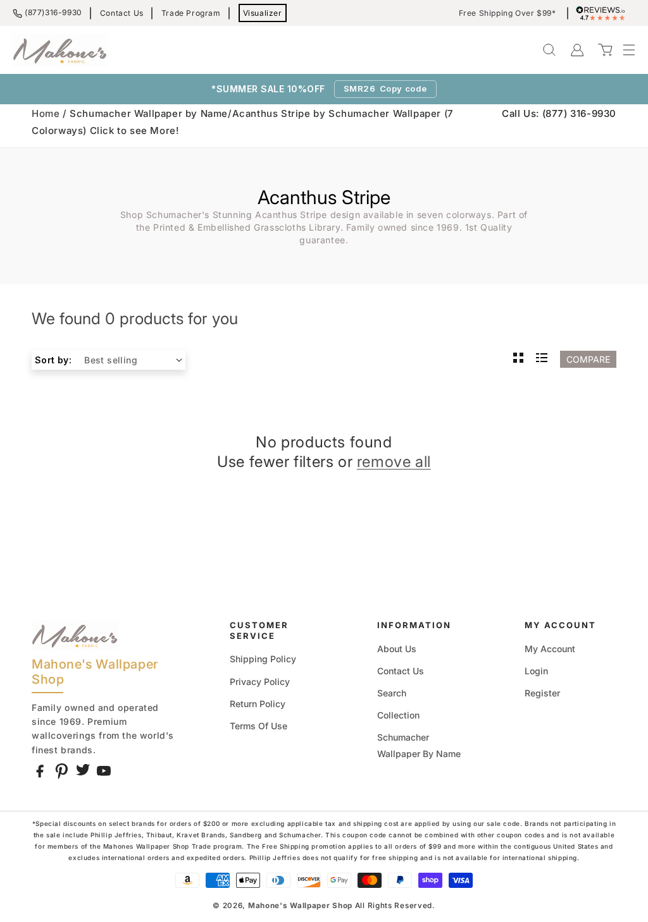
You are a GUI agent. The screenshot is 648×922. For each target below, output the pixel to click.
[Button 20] (541, 359)
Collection (398, 715)
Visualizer (262, 13)
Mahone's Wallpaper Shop (300, 905)
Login (536, 670)
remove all (394, 461)
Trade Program (191, 13)
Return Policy (257, 703)
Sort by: (53, 360)
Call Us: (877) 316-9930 (559, 113)
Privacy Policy (260, 681)
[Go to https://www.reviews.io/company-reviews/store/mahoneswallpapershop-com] (603, 13)
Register (542, 693)
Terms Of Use (258, 725)
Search (391, 693)
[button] (622, 50)
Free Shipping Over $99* (507, 13)
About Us (396, 648)
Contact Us (122, 13)
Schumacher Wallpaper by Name (419, 745)
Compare (588, 359)
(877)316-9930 (53, 12)
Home (45, 113)
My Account (550, 648)
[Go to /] (60, 49)
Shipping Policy (263, 658)
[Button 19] (518, 359)
